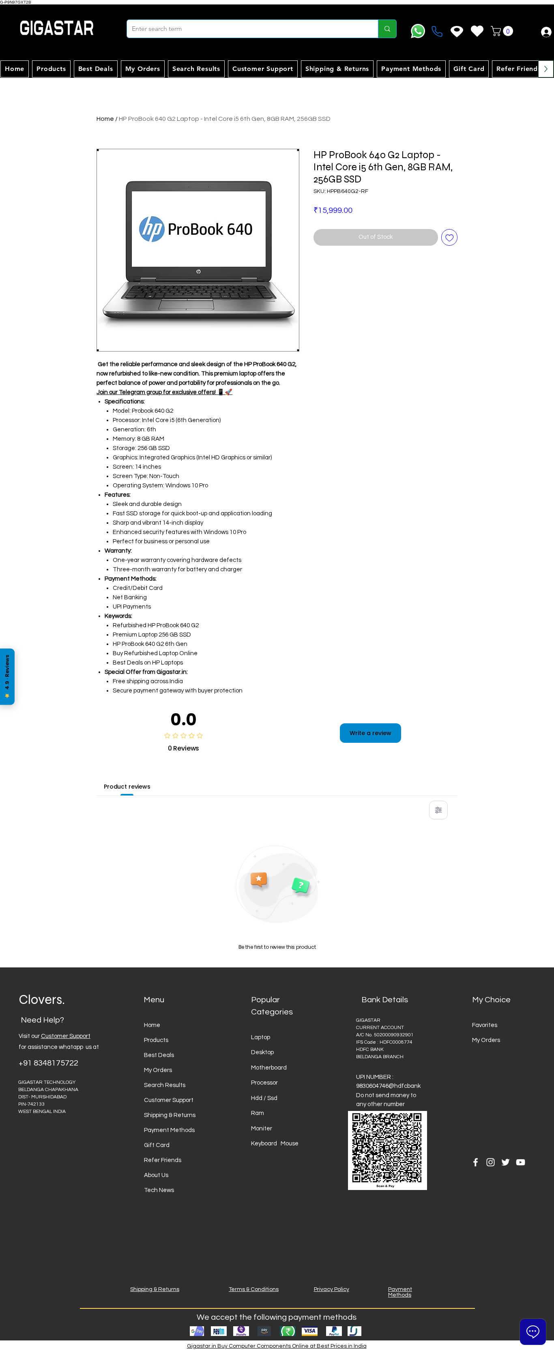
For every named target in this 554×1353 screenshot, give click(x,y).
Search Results (164, 1085)
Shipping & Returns (169, 1115)
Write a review (370, 733)
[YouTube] (520, 1162)
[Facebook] (475, 1162)
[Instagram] (490, 1162)
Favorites (484, 1025)
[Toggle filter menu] (438, 810)
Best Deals (159, 1055)
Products (156, 1040)
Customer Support (65, 1036)
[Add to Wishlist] (449, 237)
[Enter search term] (387, 29)
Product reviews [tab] (127, 787)
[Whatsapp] (418, 31)
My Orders (158, 1070)
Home (105, 119)
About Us (156, 1175)
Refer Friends (162, 1160)
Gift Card (157, 1145)
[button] (503, 31)
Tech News (159, 1190)
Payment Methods (169, 1130)
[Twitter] (505, 1162)
